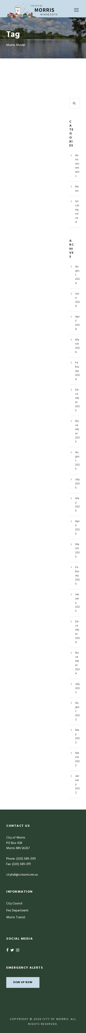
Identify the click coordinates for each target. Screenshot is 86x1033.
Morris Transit (15, 917)
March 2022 (77, 759)
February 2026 (77, 371)
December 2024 (77, 632)
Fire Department (17, 910)
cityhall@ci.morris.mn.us (22, 874)
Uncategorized (77, 211)
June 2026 (77, 300)
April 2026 (77, 323)
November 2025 (77, 431)
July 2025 (77, 483)
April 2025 (77, 527)
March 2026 (77, 346)
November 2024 (77, 663)
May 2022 (77, 736)
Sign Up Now (23, 982)
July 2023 (77, 688)
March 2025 (77, 550)
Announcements (77, 166)
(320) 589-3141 (26, 858)
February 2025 (77, 575)
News (77, 188)
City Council (14, 903)
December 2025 (77, 400)
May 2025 (77, 504)
